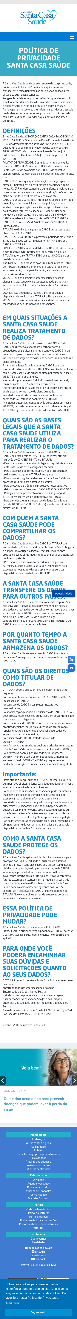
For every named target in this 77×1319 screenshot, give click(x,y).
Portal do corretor (38, 1212)
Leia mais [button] (12, 1302)
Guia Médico (38, 1146)
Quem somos (39, 1238)
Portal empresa (38, 1216)
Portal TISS (38, 1227)
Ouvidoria (38, 1179)
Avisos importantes (38, 1165)
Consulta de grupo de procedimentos (38, 1154)
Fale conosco (38, 1157)
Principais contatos (38, 1187)
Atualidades (38, 1242)
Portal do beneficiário (38, 1209)
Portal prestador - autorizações (38, 1220)
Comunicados (38, 1194)
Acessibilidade (63, 593)
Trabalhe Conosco (38, 1198)
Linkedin (40, 1251)
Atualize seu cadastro (38, 1161)
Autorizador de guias (38, 1143)
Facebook (40, 1259)
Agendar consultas (38, 1183)
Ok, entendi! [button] (38, 1312)
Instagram (39, 1255)
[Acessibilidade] (71, 668)
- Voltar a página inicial (38, 1264)
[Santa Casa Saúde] (38, 18)
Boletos (38, 1150)
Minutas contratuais (38, 1169)
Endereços (38, 1139)
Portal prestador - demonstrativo (38, 1224)
